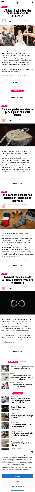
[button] (32, 452)
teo (10, 21)
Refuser (17, 481)
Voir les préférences (17, 486)
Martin (10, 120)
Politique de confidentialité (17, 490)
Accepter (17, 476)
